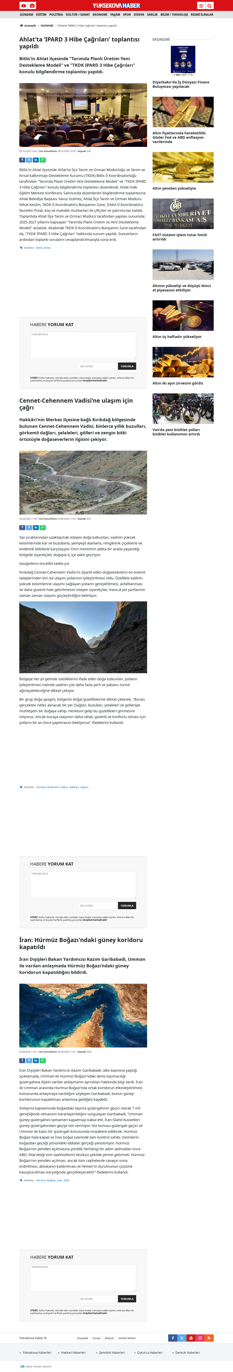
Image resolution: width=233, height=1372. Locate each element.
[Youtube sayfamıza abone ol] (191, 1338)
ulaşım (84, 787)
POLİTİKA (56, 15)
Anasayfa (30, 25)
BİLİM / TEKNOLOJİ (174, 15)
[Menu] (201, 5)
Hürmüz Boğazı (46, 1180)
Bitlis (39, 247)
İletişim (109, 1338)
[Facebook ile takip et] (172, 1338)
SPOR (127, 15)
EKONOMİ (100, 15)
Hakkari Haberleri (73, 1353)
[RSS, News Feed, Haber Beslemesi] (209, 1338)
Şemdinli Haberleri (112, 1353)
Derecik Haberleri (187, 1353)
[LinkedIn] (36, 160)
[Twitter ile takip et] (181, 1338)
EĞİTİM (41, 15)
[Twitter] (29, 160)
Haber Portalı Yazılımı (38, 1366)
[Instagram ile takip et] (200, 1338)
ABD (66, 1180)
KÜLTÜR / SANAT (78, 15)
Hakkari (74, 787)
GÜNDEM (26, 15)
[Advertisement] (83, 286)
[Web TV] (23, 5)
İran (59, 1180)
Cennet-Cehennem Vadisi (52, 787)
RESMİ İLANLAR (202, 15)
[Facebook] (22, 160)
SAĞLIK (152, 15)
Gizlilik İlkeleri (127, 1338)
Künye (96, 1338)
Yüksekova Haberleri (37, 1353)
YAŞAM (115, 15)
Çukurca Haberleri (150, 1353)
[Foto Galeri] (32, 5)
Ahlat (47, 247)
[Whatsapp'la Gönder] (43, 160)
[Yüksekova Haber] (117, 5)
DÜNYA (139, 15)
